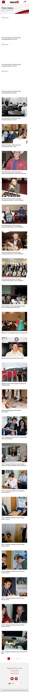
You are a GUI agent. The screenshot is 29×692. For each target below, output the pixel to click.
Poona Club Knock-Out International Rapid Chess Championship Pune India (13, 306)
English (12, 683)
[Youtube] (12, 678)
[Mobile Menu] (3, 2)
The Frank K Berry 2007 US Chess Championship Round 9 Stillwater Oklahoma (13, 172)
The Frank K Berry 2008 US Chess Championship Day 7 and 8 (11, 65)
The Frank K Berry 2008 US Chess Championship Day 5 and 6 (11, 92)
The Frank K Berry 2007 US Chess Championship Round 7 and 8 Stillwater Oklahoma (12, 200)
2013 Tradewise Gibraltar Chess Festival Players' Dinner (12, 625)
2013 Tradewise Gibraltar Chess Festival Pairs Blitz (14, 652)
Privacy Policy (14, 673)
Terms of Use (14, 671)
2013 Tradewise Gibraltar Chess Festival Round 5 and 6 (12, 545)
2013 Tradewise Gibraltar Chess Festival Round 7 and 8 (12, 518)
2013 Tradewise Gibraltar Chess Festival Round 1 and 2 (12, 598)
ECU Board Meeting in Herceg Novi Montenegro (11, 411)
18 (17, 658)
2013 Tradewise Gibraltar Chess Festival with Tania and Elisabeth (14, 437)
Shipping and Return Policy (14, 668)
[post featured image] (14, 26)
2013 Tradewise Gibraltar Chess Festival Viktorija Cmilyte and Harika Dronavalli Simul (13, 464)
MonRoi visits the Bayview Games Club (12, 358)
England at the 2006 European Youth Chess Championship (13, 384)
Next (20, 658)
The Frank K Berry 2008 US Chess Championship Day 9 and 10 (11, 38)
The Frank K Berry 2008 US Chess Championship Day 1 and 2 (11, 145)
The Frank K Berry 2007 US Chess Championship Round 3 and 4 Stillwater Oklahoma (12, 254)
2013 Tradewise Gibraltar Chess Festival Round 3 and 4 (12, 572)
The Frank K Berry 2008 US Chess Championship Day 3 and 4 (11, 118)
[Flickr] (16, 678)
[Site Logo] (14, 2)
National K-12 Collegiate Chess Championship (14, 333)
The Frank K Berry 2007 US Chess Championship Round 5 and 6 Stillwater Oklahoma (12, 227)
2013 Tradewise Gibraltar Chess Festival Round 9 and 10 (12, 491)
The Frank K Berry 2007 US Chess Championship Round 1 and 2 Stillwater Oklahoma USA (12, 280)
